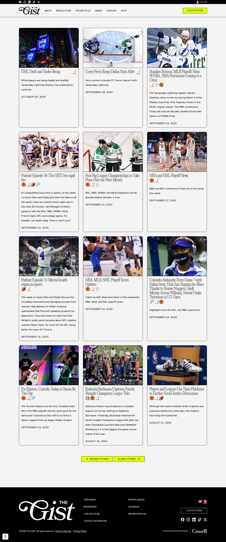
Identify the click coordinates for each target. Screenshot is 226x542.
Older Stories (129, 459)
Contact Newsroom (95, 521)
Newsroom (90, 506)
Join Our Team (91, 513)
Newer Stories (97, 459)
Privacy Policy (79, 531)
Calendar (133, 506)
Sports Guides (136, 499)
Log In (203, 2)
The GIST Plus (82, 10)
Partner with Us (137, 513)
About (48, 10)
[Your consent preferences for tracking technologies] (5, 537)
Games (98, 10)
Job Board (90, 499)
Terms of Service (63, 531)
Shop (124, 10)
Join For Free (195, 10)
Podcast (112, 10)
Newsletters (63, 10)
